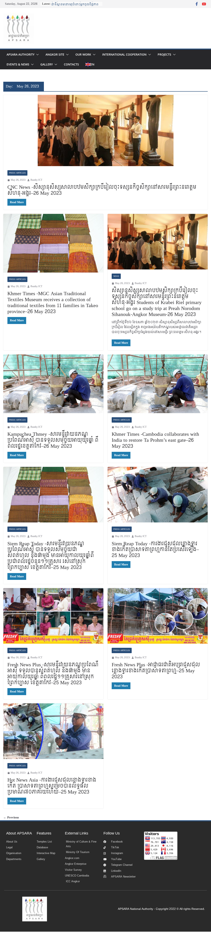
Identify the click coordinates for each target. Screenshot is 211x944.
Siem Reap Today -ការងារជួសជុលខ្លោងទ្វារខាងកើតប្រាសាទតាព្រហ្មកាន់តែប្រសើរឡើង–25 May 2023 (155, 549)
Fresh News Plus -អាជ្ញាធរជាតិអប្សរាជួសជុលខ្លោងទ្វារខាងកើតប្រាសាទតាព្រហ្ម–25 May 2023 (156, 670)
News (116, 276)
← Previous (11, 817)
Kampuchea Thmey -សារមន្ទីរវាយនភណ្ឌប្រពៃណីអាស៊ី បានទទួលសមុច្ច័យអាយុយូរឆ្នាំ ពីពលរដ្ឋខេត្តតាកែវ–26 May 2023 (52, 440)
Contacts (71, 64)
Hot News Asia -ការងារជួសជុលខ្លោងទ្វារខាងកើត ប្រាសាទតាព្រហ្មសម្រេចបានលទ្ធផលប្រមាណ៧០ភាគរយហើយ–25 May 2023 (51, 786)
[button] (36, 54)
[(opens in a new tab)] (105, 130)
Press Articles (17, 173)
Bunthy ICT (36, 180)
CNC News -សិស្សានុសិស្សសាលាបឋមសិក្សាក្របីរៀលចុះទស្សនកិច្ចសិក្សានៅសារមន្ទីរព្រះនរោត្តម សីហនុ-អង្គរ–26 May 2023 (101, 190)
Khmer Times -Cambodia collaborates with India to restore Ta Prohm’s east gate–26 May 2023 (155, 440)
